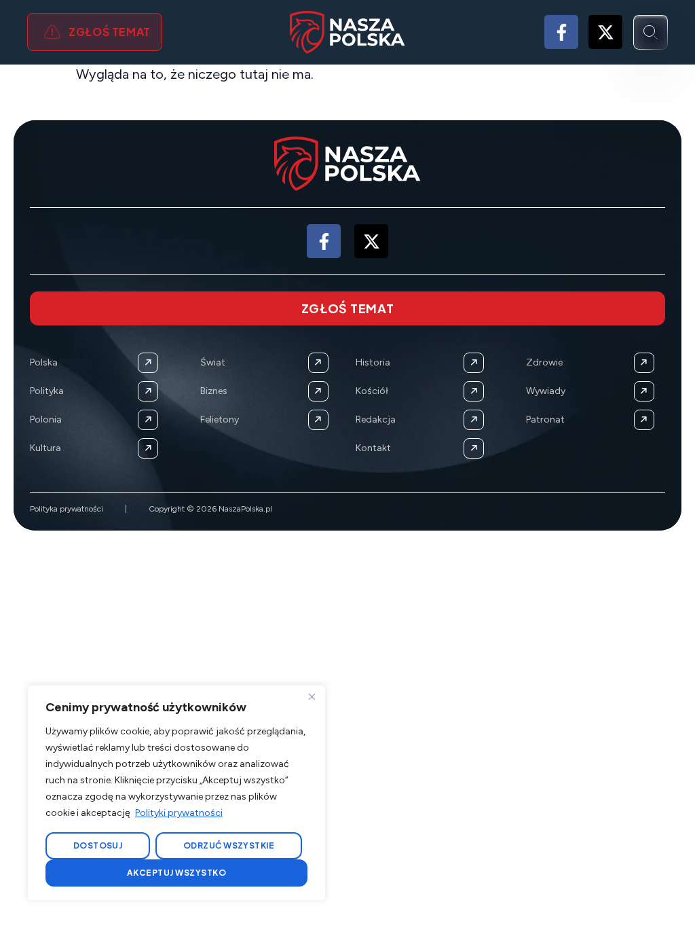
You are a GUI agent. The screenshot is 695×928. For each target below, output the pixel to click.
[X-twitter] (605, 32)
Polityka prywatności (66, 509)
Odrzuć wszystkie (229, 845)
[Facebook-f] (561, 32)
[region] (176, 793)
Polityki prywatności (179, 813)
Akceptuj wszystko (176, 873)
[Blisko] (311, 696)
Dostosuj (98, 845)
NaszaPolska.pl (245, 509)
